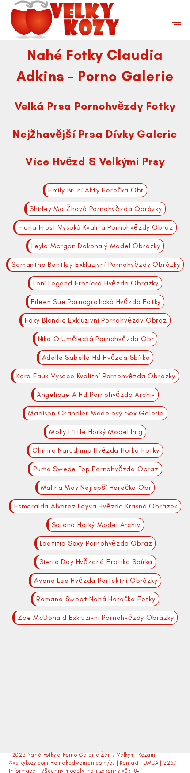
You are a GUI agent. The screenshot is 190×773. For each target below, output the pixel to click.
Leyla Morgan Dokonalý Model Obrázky (95, 246)
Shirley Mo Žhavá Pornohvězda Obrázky (96, 208)
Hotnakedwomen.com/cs (82, 763)
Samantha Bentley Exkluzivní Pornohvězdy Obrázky (95, 264)
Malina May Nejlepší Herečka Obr (96, 487)
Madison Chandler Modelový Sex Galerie (96, 413)
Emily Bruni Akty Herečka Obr (96, 190)
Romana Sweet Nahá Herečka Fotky (96, 599)
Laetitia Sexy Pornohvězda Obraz (96, 543)
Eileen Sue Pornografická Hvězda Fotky (96, 301)
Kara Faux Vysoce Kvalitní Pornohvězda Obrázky (95, 376)
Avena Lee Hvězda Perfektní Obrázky (95, 580)
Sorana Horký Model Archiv (96, 524)
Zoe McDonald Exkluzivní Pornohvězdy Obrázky (96, 617)
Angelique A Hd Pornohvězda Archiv (96, 394)
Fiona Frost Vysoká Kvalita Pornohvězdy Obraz (96, 227)
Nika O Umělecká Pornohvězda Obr (96, 339)
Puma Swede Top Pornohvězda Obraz (96, 469)
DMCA (151, 763)
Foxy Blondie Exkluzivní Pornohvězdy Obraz (96, 320)
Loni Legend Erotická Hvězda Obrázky (96, 283)
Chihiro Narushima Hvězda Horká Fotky (96, 450)
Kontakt (129, 763)
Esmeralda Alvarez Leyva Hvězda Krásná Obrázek (96, 506)
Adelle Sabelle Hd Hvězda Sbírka (96, 357)
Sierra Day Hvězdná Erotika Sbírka (95, 562)
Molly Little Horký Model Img (95, 431)
